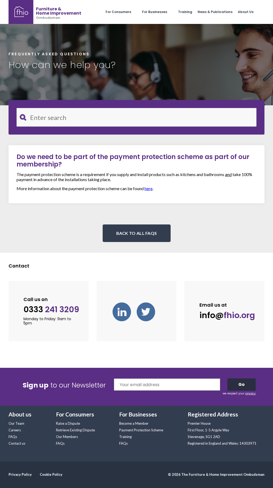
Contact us (17, 443)
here (148, 188)
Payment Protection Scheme (141, 430)
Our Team (16, 423)
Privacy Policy (20, 474)
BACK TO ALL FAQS (136, 233)
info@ (227, 315)
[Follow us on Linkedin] (124, 311)
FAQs (13, 437)
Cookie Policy (51, 474)
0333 (51, 309)
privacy (250, 393)
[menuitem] (124, 12)
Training (185, 12)
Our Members (67, 437)
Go (241, 384)
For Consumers (118, 12)
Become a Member (133, 423)
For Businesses (154, 12)
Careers (15, 430)
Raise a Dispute (68, 423)
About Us (246, 12)
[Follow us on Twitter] (148, 311)
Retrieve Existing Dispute (75, 430)
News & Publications (215, 12)
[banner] (45, 12)
